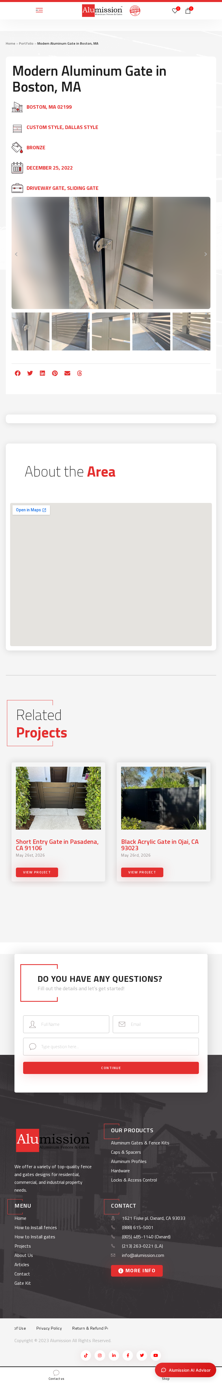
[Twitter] (141, 1355)
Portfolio (26, 43)
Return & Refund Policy (94, 1328)
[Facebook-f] (128, 1355)
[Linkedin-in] (114, 1355)
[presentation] (16, 253)
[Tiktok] (86, 1355)
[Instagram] (100, 1355)
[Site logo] (102, 10)
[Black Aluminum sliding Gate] (111, 253)
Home (10, 43)
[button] (18, 373)
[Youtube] (156, 1355)
